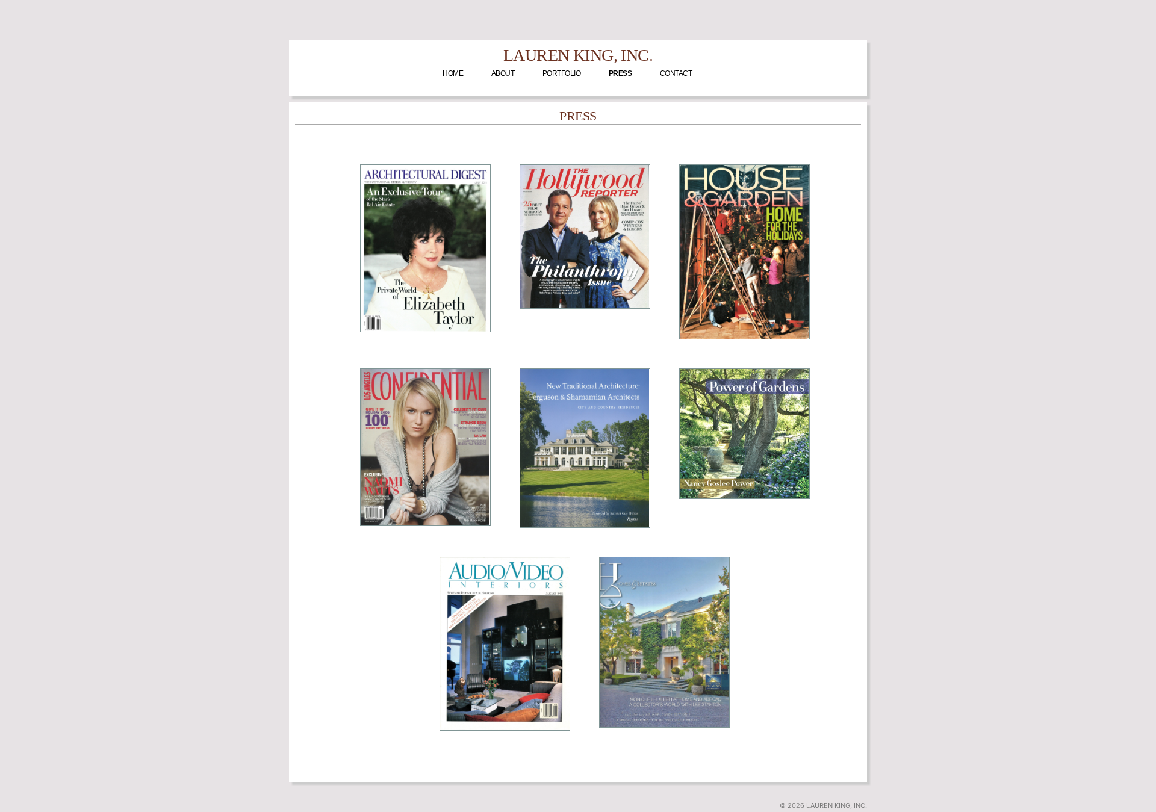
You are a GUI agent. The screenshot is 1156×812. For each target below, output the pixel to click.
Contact (676, 73)
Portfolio (561, 73)
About (503, 73)
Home (453, 73)
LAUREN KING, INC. (578, 55)
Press (620, 73)
